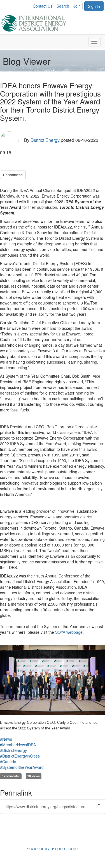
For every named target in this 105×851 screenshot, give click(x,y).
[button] (98, 806)
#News (6, 739)
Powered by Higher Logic (52, 848)
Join (77, 6)
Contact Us (42, 6)
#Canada (8, 761)
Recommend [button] (13, 174)
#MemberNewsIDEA (18, 744)
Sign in (94, 6)
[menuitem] (44, 5)
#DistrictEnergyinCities (20, 756)
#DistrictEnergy (13, 750)
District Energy (45, 140)
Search (63, 6)
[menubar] (58, 5)
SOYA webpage (69, 632)
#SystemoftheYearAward (22, 767)
